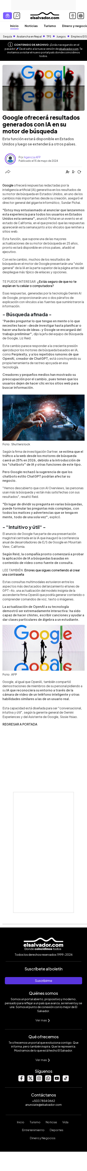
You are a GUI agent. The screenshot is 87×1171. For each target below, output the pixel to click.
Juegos (61, 36)
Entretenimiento (33, 1130)
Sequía (7, 36)
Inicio (14, 26)
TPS (49, 36)
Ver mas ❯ (42, 1020)
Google (8, 185)
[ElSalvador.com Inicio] (44, 15)
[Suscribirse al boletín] (7, 15)
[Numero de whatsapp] (48, 1080)
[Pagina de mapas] (72, 15)
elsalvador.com (69, 48)
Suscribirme (43, 980)
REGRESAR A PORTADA (19, 724)
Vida (65, 1122)
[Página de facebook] (21, 1080)
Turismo (50, 26)
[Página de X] (30, 1080)
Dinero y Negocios (42, 1138)
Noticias (31, 26)
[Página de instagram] (39, 1080)
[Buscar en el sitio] (17, 15)
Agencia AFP (32, 157)
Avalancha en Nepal (29, 36)
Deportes (56, 1130)
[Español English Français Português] (80, 15)
